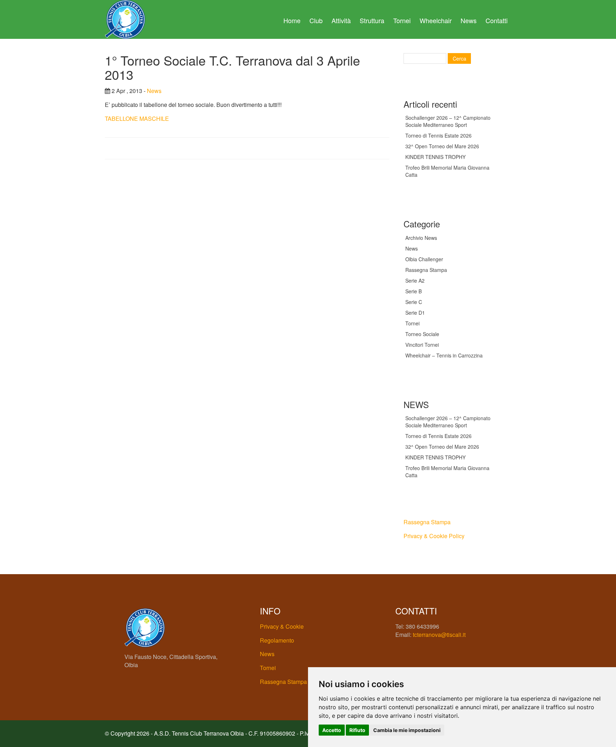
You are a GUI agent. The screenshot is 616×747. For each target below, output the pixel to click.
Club (316, 20)
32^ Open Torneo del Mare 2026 (442, 146)
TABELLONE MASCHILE (137, 118)
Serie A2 (415, 280)
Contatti (497, 20)
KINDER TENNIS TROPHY (435, 156)
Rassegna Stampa (426, 269)
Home (292, 20)
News (469, 20)
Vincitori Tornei (422, 344)
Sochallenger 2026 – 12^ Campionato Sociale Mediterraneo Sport (448, 121)
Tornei (402, 20)
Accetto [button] (331, 730)
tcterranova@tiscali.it (439, 634)
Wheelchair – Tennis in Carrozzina (444, 355)
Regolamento (277, 640)
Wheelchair (436, 20)
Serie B (413, 291)
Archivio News (421, 237)
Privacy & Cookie (282, 626)
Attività (341, 20)
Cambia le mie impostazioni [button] (407, 730)
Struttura (372, 20)
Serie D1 (415, 312)
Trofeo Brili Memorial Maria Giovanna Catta (447, 171)
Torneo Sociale (422, 334)
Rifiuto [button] (357, 730)
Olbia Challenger (424, 259)
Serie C (413, 301)
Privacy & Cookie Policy (434, 536)
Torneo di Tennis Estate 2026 (438, 135)
